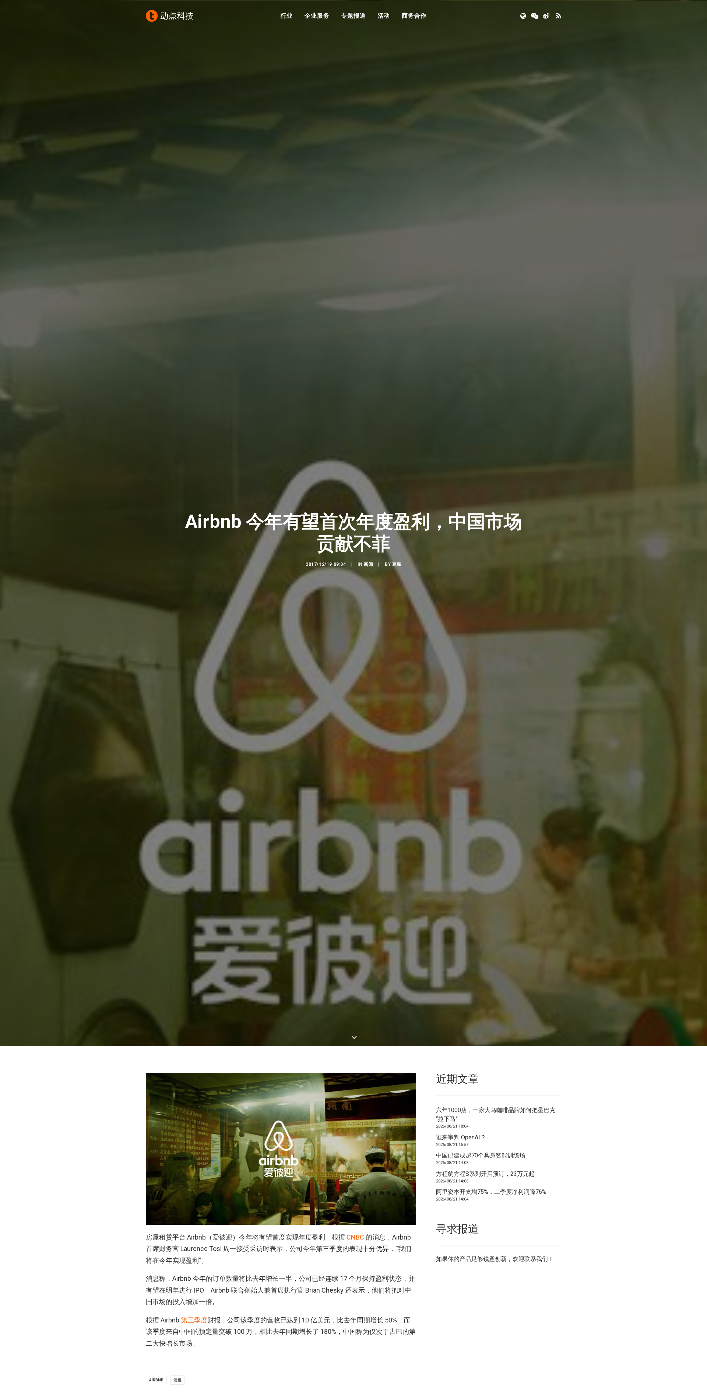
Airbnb (156, 1380)
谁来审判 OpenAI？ (461, 1137)
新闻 (368, 564)
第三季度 (194, 1320)
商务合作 (414, 15)
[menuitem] (286, 16)
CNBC (355, 1237)
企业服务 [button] (317, 15)
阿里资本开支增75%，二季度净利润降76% (491, 1191)
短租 (177, 1380)
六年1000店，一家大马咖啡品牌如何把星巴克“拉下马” (495, 1114)
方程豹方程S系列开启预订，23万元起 (485, 1173)
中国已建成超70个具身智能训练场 (480, 1155)
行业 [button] (287, 15)
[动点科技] (169, 16)
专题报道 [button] (353, 15)
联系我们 (536, 1258)
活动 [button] (384, 15)
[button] (523, 16)
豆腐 (396, 564)
